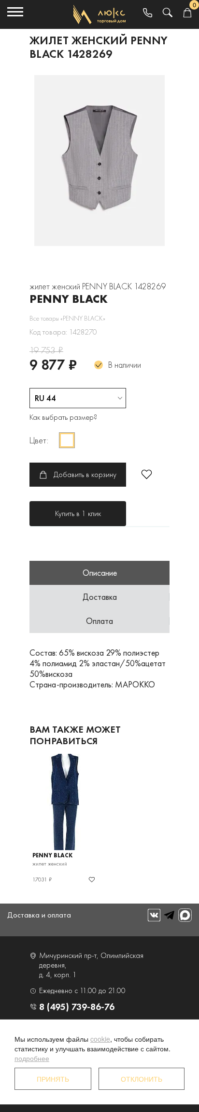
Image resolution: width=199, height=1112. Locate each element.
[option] (99, 160)
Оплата (99, 620)
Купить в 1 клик (78, 513)
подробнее (31, 1058)
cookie (100, 1039)
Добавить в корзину (85, 474)
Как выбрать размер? (63, 417)
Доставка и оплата (39, 915)
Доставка (100, 596)
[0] (187, 13)
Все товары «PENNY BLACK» (67, 318)
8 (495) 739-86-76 (76, 1006)
